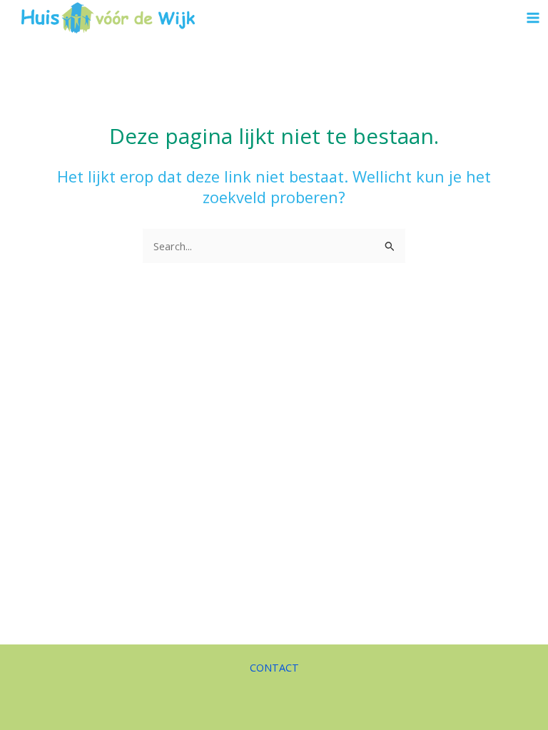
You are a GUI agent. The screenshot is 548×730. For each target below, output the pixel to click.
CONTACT (274, 667)
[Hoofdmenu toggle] (533, 18)
